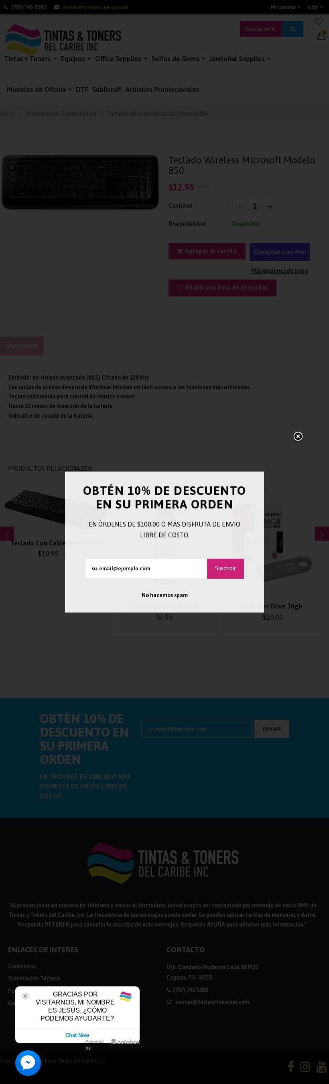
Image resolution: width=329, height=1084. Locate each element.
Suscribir (225, 568)
